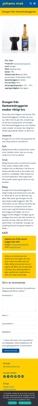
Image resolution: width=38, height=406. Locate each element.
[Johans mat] (12, 4)
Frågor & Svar (8, 386)
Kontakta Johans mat (11, 366)
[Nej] (35, 398)
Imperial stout (15, 247)
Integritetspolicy (9, 389)
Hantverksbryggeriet (22, 63)
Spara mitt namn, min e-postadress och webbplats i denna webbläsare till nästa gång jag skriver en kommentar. (17, 343)
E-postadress (8, 323)
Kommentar (7, 295)
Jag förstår (12, 403)
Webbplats (6, 332)
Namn (5, 315)
